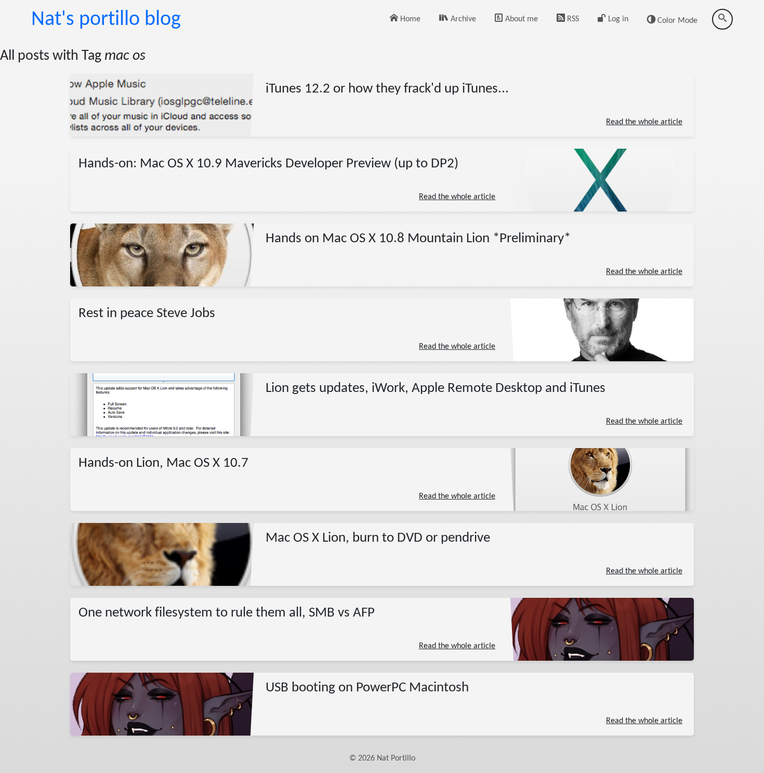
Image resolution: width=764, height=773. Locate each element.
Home (409, 19)
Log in (617, 19)
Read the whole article (644, 122)
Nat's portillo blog (106, 19)
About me (520, 19)
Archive (462, 19)
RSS (572, 19)
